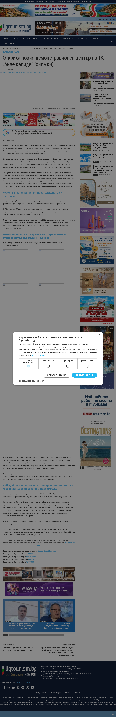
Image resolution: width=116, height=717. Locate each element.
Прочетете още (38, 355)
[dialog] (58, 358)
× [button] (99, 334)
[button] (32, 381)
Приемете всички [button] (84, 375)
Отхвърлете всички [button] (56, 375)
